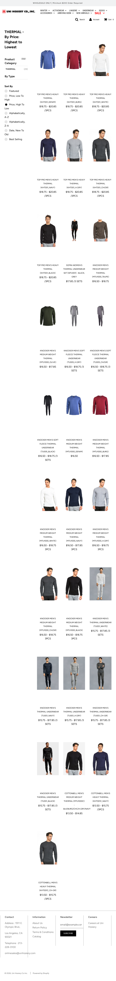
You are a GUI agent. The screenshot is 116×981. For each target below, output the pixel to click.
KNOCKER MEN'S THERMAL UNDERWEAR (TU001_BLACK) (48, 797)
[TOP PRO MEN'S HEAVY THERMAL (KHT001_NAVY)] (48, 145)
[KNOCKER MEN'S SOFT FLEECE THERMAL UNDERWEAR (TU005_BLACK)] (48, 405)
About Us (37, 923)
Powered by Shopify (41, 973)
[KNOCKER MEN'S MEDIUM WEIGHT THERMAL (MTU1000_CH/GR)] (48, 583)
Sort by (9, 86)
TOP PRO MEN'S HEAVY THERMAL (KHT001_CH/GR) (100, 184)
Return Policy (39, 927)
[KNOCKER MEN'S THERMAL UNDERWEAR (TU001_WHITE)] (100, 583)
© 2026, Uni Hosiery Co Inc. (16, 973)
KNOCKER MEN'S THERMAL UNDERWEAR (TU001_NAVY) (48, 712)
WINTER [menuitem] (43, 10)
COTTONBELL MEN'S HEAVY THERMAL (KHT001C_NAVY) (100, 797)
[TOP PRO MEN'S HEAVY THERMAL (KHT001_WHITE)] (100, 59)
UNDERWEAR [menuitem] (88, 10)
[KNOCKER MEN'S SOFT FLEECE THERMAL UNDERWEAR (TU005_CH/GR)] (100, 316)
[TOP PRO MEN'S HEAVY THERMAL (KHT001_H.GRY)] (74, 145)
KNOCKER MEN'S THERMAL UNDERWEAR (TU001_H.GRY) (74, 712)
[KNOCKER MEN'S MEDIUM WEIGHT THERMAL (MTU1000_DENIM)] (74, 405)
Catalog (36, 936)
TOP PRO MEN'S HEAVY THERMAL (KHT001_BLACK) (48, 269)
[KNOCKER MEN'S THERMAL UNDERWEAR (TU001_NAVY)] (48, 673)
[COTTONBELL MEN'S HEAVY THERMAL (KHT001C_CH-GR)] (48, 848)
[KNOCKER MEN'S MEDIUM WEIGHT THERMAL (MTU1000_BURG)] (100, 405)
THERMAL (11, 69)
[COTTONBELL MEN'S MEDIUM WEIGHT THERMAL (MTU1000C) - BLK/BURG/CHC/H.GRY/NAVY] (74, 758)
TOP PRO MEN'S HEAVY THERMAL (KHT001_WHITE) (100, 98)
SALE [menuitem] (98, 13)
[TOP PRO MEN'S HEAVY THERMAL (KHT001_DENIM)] (48, 59)
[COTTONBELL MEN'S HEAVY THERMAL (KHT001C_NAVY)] (100, 758)
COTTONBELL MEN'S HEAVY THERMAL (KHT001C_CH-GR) (47, 886)
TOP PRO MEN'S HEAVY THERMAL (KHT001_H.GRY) (74, 184)
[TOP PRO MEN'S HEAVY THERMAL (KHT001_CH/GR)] (100, 145)
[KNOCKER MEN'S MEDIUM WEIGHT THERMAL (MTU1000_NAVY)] (74, 494)
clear (24, 59)
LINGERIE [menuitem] (73, 10)
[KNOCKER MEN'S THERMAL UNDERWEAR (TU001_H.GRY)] (74, 673)
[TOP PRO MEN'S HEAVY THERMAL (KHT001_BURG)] (74, 59)
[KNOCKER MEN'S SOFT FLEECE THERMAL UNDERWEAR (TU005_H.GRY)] (74, 316)
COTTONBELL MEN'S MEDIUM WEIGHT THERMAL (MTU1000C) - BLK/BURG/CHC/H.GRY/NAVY (76, 801)
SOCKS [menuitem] (102, 10)
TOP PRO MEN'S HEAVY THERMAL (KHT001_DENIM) (48, 98)
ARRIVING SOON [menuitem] (64, 13)
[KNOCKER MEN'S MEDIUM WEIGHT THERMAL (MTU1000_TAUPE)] (100, 230)
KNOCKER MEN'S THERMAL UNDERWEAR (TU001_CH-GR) (100, 712)
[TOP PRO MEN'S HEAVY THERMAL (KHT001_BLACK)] (48, 230)
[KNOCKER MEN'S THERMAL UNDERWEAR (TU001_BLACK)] (48, 758)
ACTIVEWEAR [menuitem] (58, 10)
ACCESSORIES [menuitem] (46, 13)
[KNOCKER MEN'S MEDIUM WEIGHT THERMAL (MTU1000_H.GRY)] (100, 494)
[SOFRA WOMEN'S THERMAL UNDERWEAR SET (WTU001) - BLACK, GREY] (74, 230)
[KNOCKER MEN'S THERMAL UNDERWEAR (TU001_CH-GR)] (100, 673)
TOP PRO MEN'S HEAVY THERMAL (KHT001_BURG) (74, 98)
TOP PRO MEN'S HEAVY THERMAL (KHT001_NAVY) (48, 184)
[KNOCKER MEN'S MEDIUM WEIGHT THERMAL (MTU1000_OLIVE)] (48, 316)
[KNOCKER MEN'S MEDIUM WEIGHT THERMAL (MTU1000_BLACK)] (74, 583)
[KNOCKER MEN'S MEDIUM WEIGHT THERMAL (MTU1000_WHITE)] (48, 494)
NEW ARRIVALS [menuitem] (82, 13)
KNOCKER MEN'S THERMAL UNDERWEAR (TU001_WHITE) (100, 622)
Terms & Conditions (42, 932)
